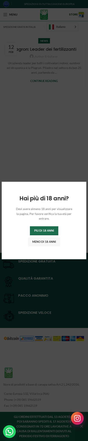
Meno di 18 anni (44, 241)
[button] (9, 431)
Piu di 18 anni (44, 230)
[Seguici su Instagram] (77, 418)
